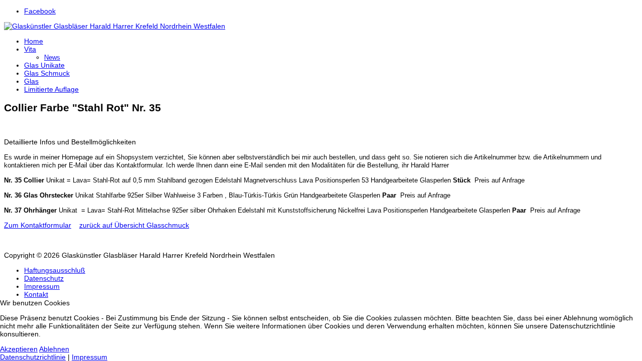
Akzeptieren (19, 349)
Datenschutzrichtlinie (33, 357)
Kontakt (36, 294)
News (52, 57)
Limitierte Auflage (51, 89)
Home (33, 41)
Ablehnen (54, 349)
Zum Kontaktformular (37, 225)
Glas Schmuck (47, 73)
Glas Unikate (44, 65)
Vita (30, 49)
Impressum (42, 286)
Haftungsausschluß (54, 270)
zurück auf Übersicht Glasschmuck (134, 225)
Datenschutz (44, 278)
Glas (31, 81)
